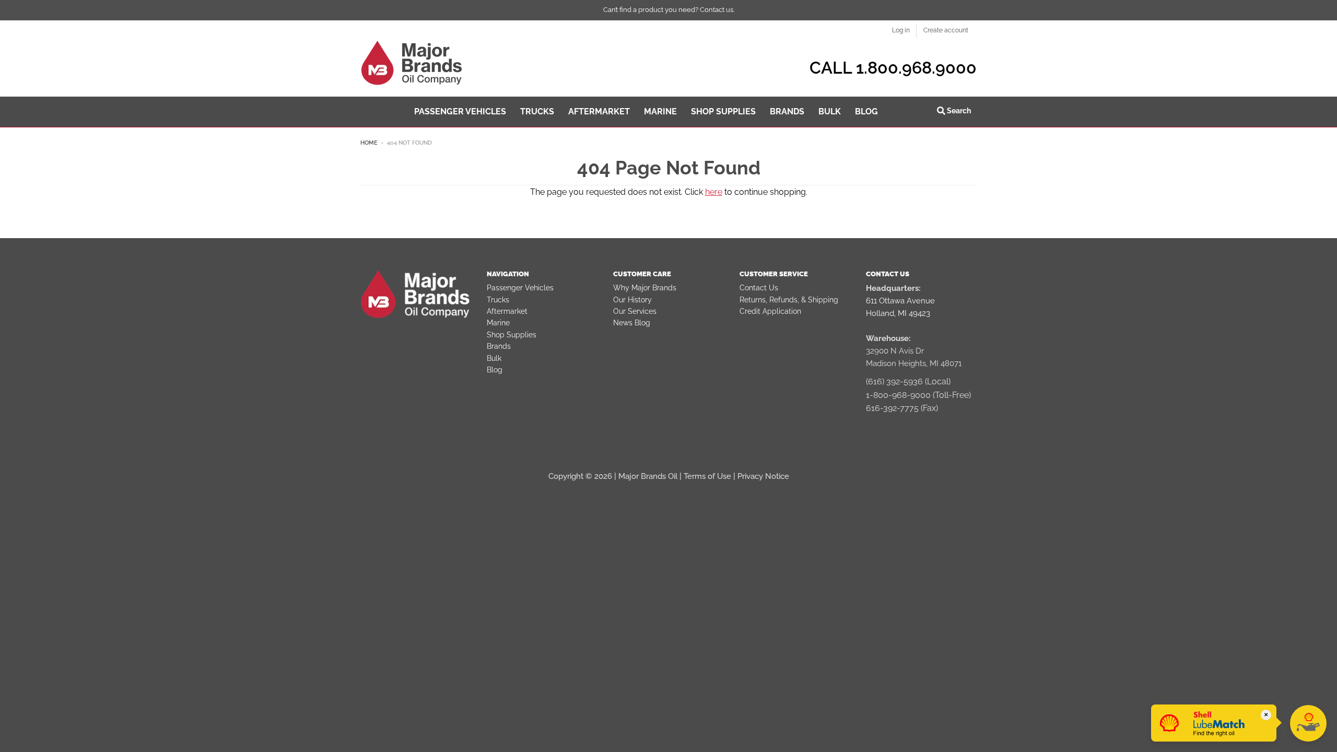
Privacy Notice (763, 476)
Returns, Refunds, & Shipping (789, 300)
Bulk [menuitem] (829, 111)
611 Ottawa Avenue (900, 301)
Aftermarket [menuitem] (599, 111)
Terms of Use (707, 476)
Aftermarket (507, 311)
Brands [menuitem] (787, 111)
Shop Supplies (511, 335)
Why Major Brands (644, 288)
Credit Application (770, 311)
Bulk (494, 358)
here (713, 192)
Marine (498, 323)
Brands (499, 346)
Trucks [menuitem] (537, 111)
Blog (494, 370)
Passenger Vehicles (520, 288)
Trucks (498, 300)
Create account (945, 30)
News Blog (631, 323)
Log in (901, 30)
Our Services (634, 311)
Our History (632, 300)
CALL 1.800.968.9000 (893, 67)
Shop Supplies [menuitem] (723, 111)
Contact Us (759, 288)
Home (369, 142)
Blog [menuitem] (866, 111)
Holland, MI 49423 (898, 313)
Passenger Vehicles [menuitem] (460, 111)
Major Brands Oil (647, 476)
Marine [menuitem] (660, 111)
